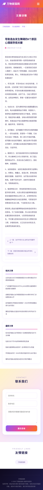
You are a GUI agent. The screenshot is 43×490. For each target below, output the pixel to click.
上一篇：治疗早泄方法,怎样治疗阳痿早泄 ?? (22, 241)
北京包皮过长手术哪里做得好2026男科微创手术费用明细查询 (21, 279)
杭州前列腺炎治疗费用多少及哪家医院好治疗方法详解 (21, 334)
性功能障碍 (16, 26)
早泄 (23, 26)
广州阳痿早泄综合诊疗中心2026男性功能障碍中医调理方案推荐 (21, 287)
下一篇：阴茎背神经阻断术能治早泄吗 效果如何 (20, 252)
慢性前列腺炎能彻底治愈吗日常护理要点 (19, 359)
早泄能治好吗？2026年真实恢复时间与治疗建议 (21, 353)
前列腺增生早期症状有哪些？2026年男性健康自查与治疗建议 (21, 304)
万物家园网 (13, 3)
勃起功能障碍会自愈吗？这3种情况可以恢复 (20, 347)
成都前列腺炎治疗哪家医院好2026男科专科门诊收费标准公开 (21, 295)
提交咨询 (21, 428)
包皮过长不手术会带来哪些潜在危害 (17, 341)
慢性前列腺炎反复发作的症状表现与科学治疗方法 (21, 312)
